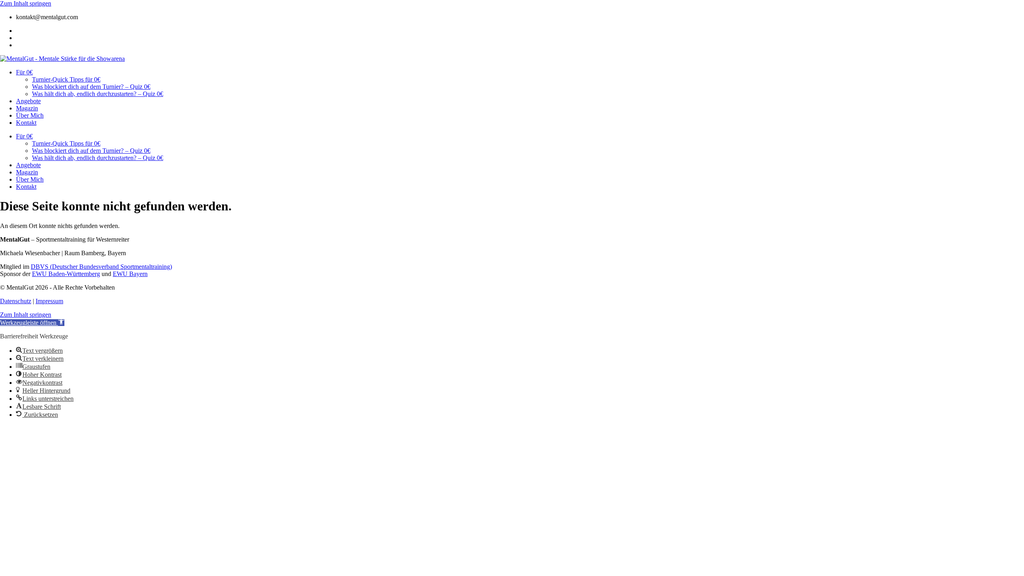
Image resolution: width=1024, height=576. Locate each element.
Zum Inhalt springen (25, 3)
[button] (32, 322)
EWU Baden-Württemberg (66, 273)
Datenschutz (15, 301)
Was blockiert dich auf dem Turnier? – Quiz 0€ (91, 86)
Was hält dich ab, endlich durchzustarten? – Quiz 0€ (97, 93)
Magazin (27, 108)
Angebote (28, 101)
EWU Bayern (130, 273)
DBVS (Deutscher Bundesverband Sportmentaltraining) (101, 266)
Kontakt (26, 122)
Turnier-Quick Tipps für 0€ (66, 79)
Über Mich (30, 115)
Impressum (49, 301)
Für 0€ (24, 72)
